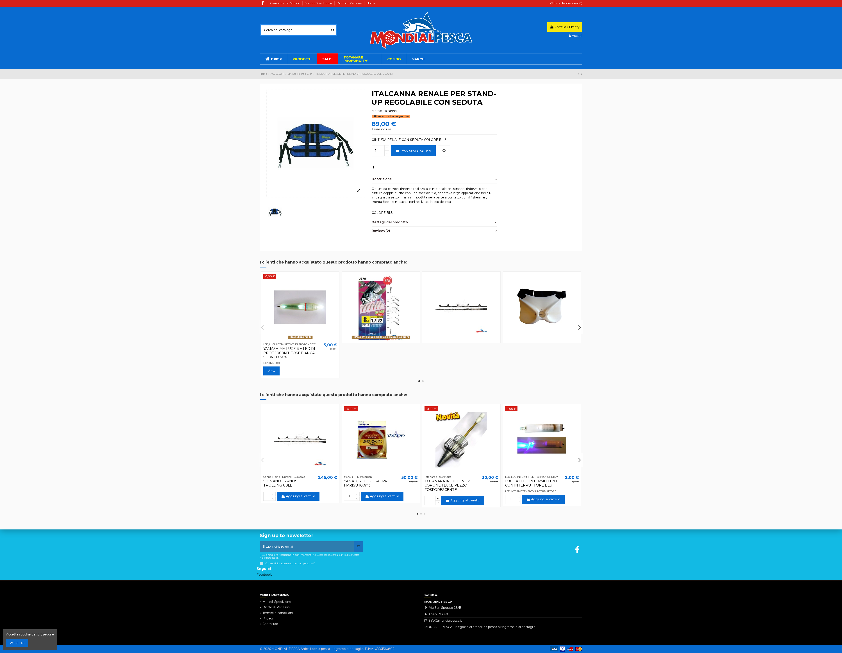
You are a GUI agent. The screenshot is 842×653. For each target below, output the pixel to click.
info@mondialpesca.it (445, 621)
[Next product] (581, 74)
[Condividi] (373, 167)
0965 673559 (438, 614)
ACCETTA (17, 643)
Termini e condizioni (277, 613)
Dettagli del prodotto (390, 222)
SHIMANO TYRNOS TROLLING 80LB (280, 483)
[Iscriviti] (358, 546)
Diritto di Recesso (350, 3)
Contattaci (270, 624)
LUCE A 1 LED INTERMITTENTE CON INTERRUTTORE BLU (532, 483)
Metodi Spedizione (319, 3)
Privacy (268, 618)
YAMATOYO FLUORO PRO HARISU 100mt (367, 483)
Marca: (377, 111)
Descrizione (382, 179)
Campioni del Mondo (285, 3)
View (271, 371)
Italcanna (390, 111)
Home (371, 3)
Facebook (264, 575)
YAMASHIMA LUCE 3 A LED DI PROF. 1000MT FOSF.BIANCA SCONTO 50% (289, 353)
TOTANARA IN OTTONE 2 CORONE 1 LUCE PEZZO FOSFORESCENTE (447, 485)
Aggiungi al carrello (416, 150)
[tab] (434, 179)
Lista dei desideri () (567, 3)
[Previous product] (578, 74)
